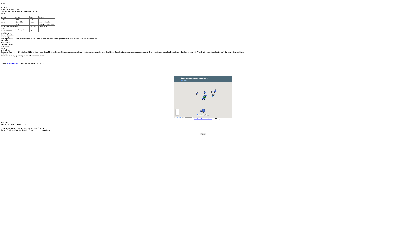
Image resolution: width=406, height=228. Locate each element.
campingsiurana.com (13, 63)
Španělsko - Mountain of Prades (203, 119)
